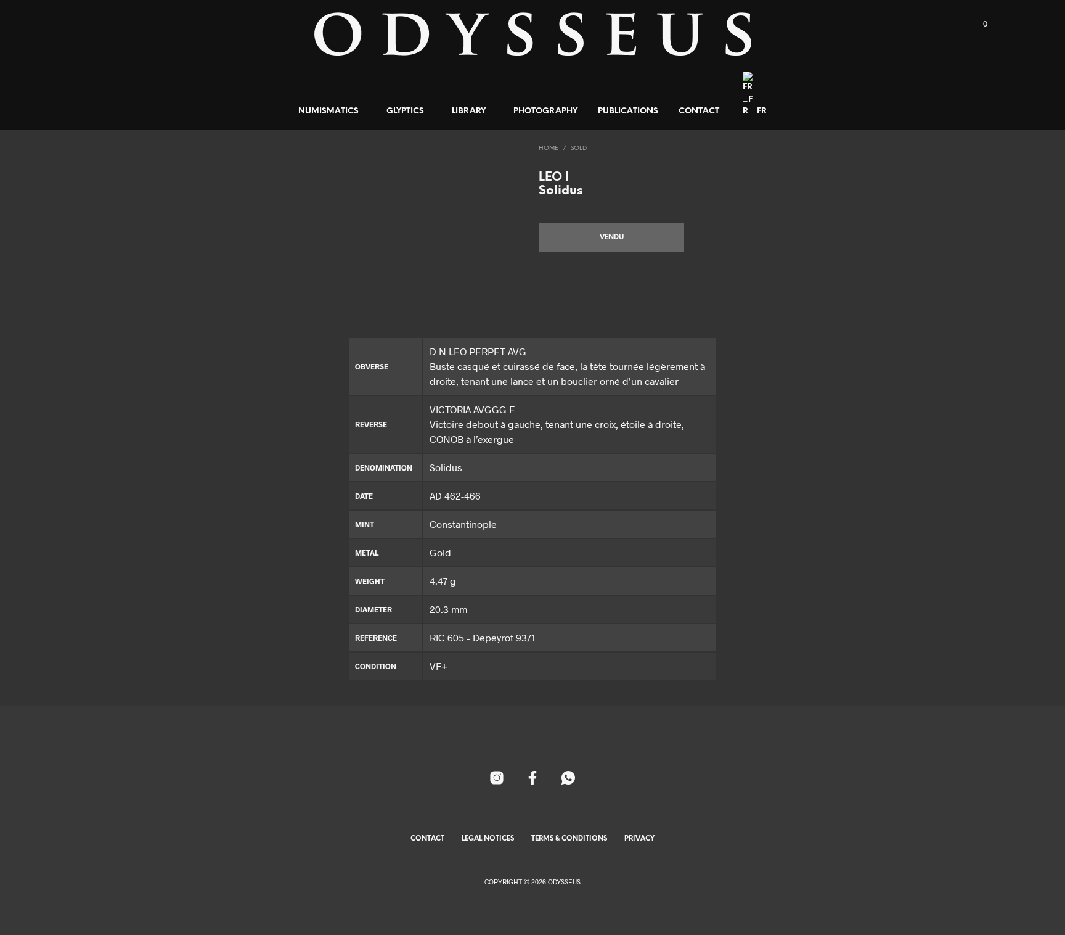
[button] (978, 24)
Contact (699, 111)
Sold (579, 148)
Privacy (639, 838)
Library (469, 111)
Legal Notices (488, 838)
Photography (545, 111)
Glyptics (405, 111)
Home (548, 148)
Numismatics (328, 111)
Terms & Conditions (569, 838)
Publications (628, 111)
